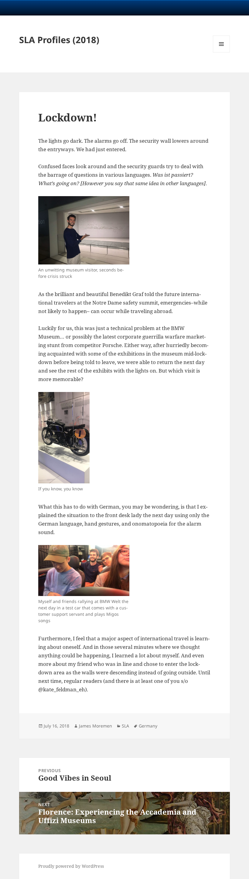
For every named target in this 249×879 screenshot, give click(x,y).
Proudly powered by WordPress (71, 866)
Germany (148, 726)
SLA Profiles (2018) (59, 40)
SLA (125, 726)
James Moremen (95, 726)
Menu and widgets (221, 52)
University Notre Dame (55, 7)
